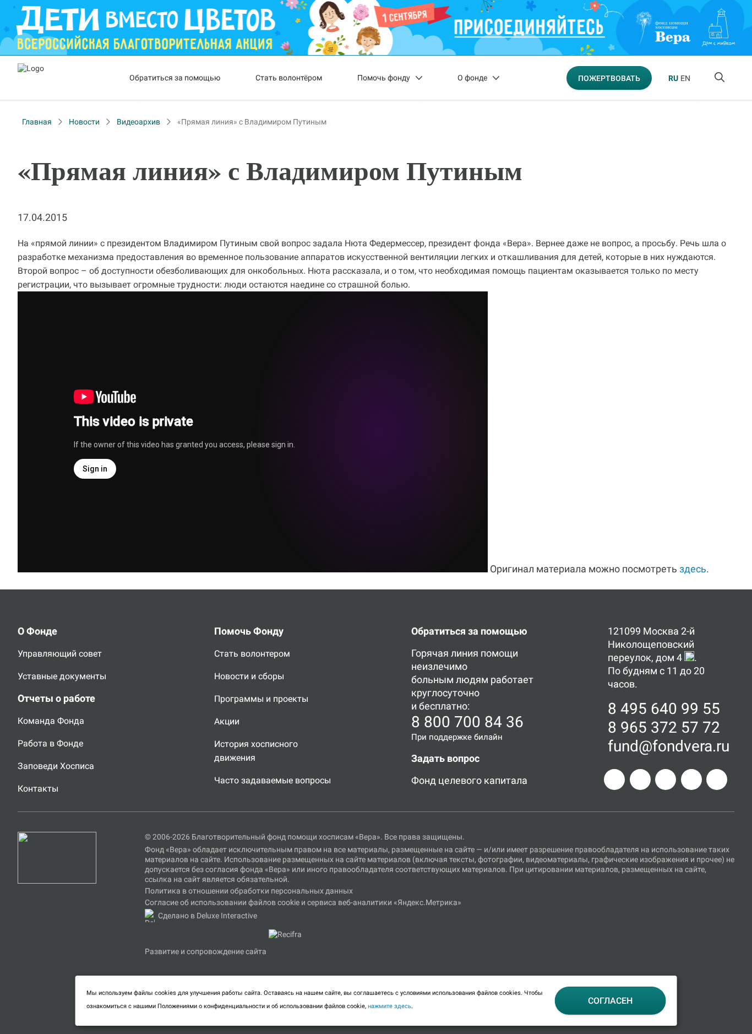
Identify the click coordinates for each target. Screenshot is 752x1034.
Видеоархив (138, 121)
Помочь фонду (383, 77)
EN (685, 78)
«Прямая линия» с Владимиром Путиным (251, 121)
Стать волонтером (252, 653)
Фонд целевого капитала (469, 780)
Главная (37, 121)
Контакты (38, 788)
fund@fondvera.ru (668, 746)
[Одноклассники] (640, 779)
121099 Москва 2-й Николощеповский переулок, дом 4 (651, 644)
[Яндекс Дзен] (691, 779)
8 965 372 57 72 (664, 727)
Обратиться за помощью (174, 77)
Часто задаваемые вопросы (272, 780)
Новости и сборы (249, 676)
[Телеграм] (614, 779)
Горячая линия (444, 653)
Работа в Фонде (50, 743)
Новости (84, 121)
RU (673, 78)
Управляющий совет (60, 653)
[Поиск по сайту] (720, 78)
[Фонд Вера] (57, 836)
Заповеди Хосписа (56, 766)
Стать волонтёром (288, 77)
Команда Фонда (51, 721)
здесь (692, 569)
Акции (226, 721)
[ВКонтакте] (665, 779)
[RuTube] (716, 779)
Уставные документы (62, 676)
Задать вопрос (445, 758)
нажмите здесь (389, 1006)
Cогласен (610, 1000)
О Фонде (37, 631)
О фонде (472, 77)
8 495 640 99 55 (664, 709)
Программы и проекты (261, 699)
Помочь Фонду (249, 631)
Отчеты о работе (56, 698)
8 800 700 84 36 (467, 722)
